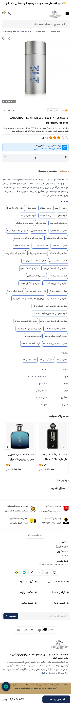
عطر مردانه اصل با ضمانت (55, 344)
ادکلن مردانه (45, 208)
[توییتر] (31, 572)
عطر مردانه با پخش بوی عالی (53, 321)
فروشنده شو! (26, 581)
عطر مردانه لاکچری (58, 231)
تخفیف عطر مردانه (33, 336)
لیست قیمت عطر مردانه (56, 336)
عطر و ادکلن (55, 31)
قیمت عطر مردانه (15, 291)
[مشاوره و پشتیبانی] (6, 686)
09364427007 (60, 565)
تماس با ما (59, 603)
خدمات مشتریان (56, 581)
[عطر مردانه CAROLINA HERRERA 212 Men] (35, 646)
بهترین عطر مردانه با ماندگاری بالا (28, 298)
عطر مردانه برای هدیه (57, 298)
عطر (56, 208)
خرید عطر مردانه (28, 215)
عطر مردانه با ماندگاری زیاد (54, 268)
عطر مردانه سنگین (58, 261)
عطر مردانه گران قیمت (29, 283)
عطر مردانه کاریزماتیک (17, 231)
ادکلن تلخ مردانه (47, 215)
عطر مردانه (40, 31)
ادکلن (64, 208)
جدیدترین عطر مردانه (36, 291)
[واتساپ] (47, 572)
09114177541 (45, 565)
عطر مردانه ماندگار (58, 253)
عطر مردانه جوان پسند (14, 253)
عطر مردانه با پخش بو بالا (34, 261)
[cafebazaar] (46, 630)
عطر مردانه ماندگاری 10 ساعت (28, 238)
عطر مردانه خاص (59, 246)
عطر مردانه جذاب (21, 246)
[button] (7, 446)
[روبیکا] (16, 572)
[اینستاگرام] (54, 572)
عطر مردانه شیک (40, 246)
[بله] (24, 572)
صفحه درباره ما (25, 592)
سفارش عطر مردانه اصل (55, 329)
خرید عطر (62, 215)
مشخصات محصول (47, 171)
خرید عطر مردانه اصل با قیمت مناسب (49, 313)
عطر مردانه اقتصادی (36, 276)
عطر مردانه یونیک (24, 223)
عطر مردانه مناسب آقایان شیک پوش (50, 306)
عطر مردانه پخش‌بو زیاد (56, 238)
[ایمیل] (39, 572)
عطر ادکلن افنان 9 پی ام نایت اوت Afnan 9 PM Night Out (55, 457)
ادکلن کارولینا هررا (15, 208)
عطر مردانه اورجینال (58, 276)
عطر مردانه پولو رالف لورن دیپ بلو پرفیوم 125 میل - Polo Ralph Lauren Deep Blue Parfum (20, 457)
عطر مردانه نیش (38, 231)
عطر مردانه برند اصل (29, 268)
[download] (25, 630)
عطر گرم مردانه (47, 360)
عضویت (12, 616)
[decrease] (5, 157)
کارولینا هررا (52, 110)
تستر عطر (31, 208)
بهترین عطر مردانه (58, 291)
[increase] (66, 157)
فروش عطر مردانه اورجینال (29, 329)
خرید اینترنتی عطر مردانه (26, 321)
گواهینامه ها (58, 592)
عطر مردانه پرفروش (37, 253)
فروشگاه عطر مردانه (30, 344)
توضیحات (64, 171)
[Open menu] (67, 13)
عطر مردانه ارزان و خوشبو (55, 283)
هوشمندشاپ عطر (58, 223)
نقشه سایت (27, 603)
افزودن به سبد (56, 699)
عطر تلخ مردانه (30, 360)
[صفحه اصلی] (66, 31)
